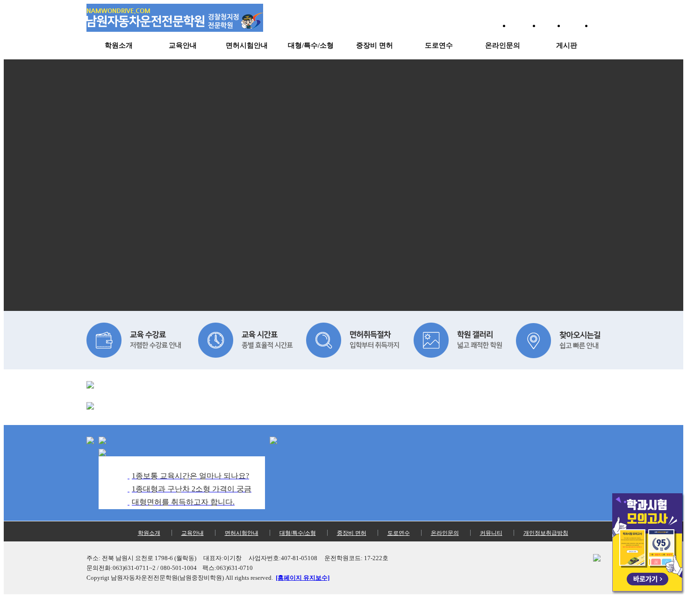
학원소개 (119, 45)
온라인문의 (502, 45)
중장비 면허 (374, 45)
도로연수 (439, 45)
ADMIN (578, 26)
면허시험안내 (247, 45)
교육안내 (183, 45)
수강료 (552, 26)
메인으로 (525, 26)
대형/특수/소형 (311, 45)
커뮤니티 (491, 533)
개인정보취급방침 (545, 533)
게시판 (566, 45)
